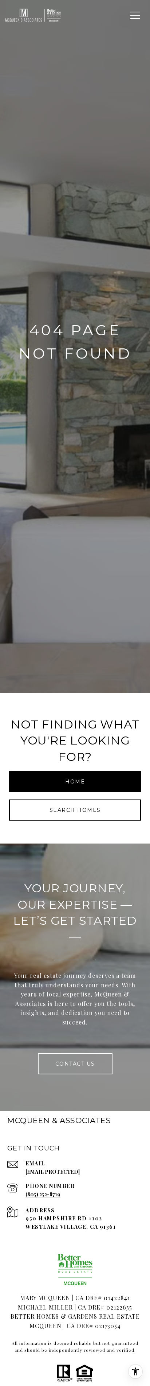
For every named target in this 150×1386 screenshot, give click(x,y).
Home (75, 781)
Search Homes (75, 810)
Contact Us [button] (75, 1064)
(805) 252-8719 (42, 1194)
